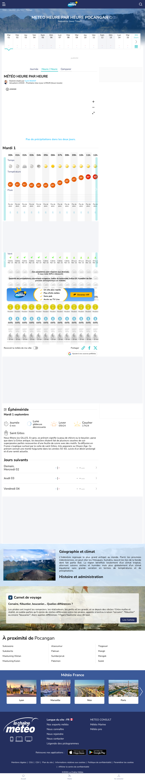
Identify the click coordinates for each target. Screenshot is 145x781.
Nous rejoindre (55, 734)
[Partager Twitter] (95, 348)
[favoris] (111, 17)
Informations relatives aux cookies (70, 762)
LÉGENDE (12, 89)
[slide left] (5, 189)
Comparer (66, 69)
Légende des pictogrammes (63, 743)
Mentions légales (18, 762)
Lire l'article (128, 619)
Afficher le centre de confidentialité (73, 767)
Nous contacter (55, 738)
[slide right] (96, 189)
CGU (31, 762)
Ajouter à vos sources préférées (84, 353)
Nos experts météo (58, 724)
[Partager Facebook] (89, 348)
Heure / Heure (49, 69)
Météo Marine (98, 724)
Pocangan (29, 10)
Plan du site (47, 762)
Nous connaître (55, 729)
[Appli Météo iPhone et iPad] (77, 752)
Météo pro (96, 729)
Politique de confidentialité (99, 762)
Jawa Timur (20, 10)
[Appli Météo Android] (97, 752)
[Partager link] (83, 348)
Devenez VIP (83, 294)
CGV (38, 762)
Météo (5, 10)
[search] (140, 4)
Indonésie (12, 10)
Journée (34, 69)
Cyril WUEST (30, 81)
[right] (141, 692)
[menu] (4, 4)
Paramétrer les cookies (124, 762)
